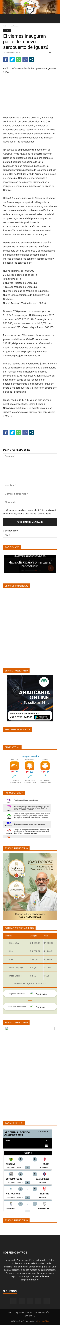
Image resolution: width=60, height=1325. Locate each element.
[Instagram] (22, 1301)
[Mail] (30, 1301)
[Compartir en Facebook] (5, 59)
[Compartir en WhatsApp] (18, 59)
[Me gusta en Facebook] (25, 59)
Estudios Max (43, 1321)
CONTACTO (30, 1315)
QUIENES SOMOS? (24, 1312)
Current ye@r (10, 530)
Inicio (5, 25)
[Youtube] (47, 1301)
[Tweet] (12, 59)
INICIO (10, 1312)
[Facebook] (13, 1301)
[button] (5, 18)
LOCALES (15, 25)
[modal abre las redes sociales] (31, 59)
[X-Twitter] (38, 1301)
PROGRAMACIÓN (42, 1312)
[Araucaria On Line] (30, 7)
